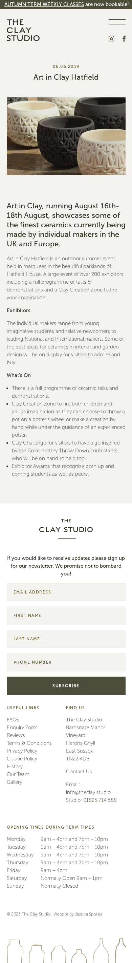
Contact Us (79, 772)
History (15, 766)
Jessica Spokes (88, 914)
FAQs (13, 720)
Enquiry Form (22, 727)
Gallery (14, 782)
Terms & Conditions (29, 743)
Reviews (16, 735)
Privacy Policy (22, 751)
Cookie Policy (22, 759)
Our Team (18, 774)
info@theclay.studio (88, 792)
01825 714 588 (100, 800)
